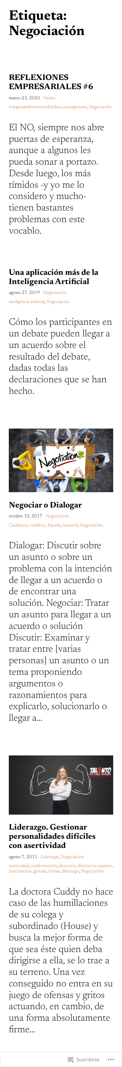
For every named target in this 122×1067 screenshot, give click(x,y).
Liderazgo (50, 857)
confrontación (44, 866)
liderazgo (70, 871)
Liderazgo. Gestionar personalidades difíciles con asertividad (52, 836)
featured (70, 525)
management (75, 107)
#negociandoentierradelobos (35, 107)
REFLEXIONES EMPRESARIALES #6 (51, 82)
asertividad (19, 866)
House (54, 871)
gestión (40, 871)
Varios (49, 98)
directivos (87, 866)
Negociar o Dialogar (45, 505)
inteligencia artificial (27, 302)
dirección (67, 866)
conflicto (37, 525)
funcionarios (20, 871)
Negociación (100, 107)
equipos (105, 866)
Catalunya (18, 525)
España (54, 525)
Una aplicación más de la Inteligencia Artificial (53, 277)
